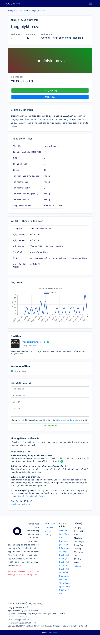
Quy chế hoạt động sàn (64, 534)
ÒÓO (13, 3)
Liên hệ (48, 534)
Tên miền (24, 10)
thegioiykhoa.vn (38, 10)
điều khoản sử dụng (65, 420)
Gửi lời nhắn (50, 97)
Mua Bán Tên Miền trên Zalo (30, 496)
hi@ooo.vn (79, 566)
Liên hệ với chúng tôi (20, 504)
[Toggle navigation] (90, 3)
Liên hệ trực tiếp (50, 90)
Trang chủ (12, 10)
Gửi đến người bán (50, 425)
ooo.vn (56, 633)
